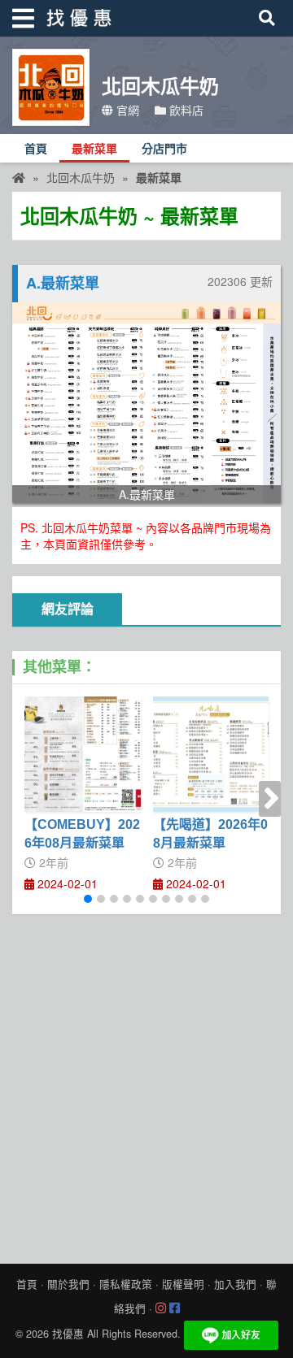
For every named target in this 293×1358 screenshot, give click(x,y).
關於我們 (68, 1284)
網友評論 (68, 609)
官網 (126, 110)
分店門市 (164, 149)
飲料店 (184, 110)
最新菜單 (94, 149)
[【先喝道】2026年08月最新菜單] (211, 754)
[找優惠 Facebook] (174, 1308)
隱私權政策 (125, 1284)
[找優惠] (18, 177)
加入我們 (235, 1284)
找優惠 (68, 1333)
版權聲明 (183, 1284)
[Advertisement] (146, 1085)
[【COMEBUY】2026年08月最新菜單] (82, 754)
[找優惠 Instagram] (160, 1308)
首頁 (35, 149)
